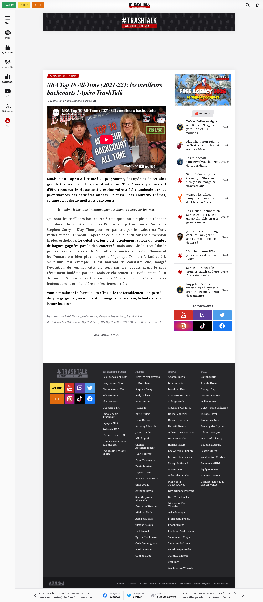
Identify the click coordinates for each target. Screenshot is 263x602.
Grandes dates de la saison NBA (114, 443)
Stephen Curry (118, 316)
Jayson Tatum (143, 472)
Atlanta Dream (209, 383)
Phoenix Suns (176, 524)
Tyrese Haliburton (146, 537)
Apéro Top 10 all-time (86, 322)
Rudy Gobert (142, 395)
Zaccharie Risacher (146, 506)
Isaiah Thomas (72, 316)
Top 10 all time (134, 316)
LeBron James (143, 383)
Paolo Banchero (144, 549)
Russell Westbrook (146, 478)
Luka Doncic (142, 420)
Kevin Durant (143, 401)
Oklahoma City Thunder (177, 505)
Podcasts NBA (111, 429)
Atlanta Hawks (177, 377)
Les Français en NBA (115, 377)
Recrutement (185, 583)
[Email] (94, 101)
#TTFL (37, 5)
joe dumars (87, 316)
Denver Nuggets (178, 420)
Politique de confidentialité (163, 583)
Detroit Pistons (177, 426)
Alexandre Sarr (144, 518)
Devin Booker (143, 466)
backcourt (59, 316)
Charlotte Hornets (179, 395)
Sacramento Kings (179, 537)
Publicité (143, 583)
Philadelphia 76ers (179, 518)
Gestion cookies (220, 583)
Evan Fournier (143, 454)
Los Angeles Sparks (212, 426)
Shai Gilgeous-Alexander (144, 499)
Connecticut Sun (210, 395)
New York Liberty (211, 438)
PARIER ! (9, 5)
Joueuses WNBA (210, 475)
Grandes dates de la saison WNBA (212, 483)
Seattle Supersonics (180, 549)
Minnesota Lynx (210, 432)
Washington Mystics (213, 457)
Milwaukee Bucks (178, 475)
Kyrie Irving (142, 414)
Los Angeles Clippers (180, 451)
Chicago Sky (208, 389)
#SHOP (24, 5)
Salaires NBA (110, 395)
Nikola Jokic (142, 438)
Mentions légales (202, 583)
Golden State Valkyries (214, 407)
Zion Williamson (145, 460)
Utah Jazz (173, 561)
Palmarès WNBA (210, 463)
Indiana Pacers (177, 444)
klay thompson (102, 316)
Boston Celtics (176, 383)
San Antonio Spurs (179, 543)
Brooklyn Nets (177, 389)
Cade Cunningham (146, 543)
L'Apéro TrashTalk (114, 435)
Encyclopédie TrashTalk (110, 415)
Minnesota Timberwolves (176, 483)
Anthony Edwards (145, 426)
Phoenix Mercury (211, 444)
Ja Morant (141, 407)
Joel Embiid (142, 531)
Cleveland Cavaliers (179, 407)
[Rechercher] (247, 5)
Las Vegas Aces (210, 420)
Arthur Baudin (84, 101)
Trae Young (142, 484)
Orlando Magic (176, 512)
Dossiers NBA (111, 407)
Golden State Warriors (181, 432)
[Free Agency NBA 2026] (203, 90)
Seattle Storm (209, 451)
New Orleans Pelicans (181, 491)
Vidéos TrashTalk (62, 322)
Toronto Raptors (178, 555)
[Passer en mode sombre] (257, 5)
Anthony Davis (144, 491)
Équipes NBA (110, 423)
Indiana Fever (209, 414)
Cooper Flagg (143, 555)
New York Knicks (178, 497)
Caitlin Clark (208, 377)
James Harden (143, 432)
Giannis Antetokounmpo (145, 446)
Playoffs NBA (110, 401)
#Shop (57, 388)
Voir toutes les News (106, 335)
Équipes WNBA (210, 469)
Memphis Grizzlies (179, 463)
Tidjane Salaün (144, 524)
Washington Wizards (180, 568)
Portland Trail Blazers (181, 531)
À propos (121, 583)
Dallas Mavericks (178, 414)
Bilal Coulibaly (143, 512)
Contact (132, 583)
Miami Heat (175, 469)
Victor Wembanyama (147, 377)
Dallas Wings (209, 401)
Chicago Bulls (176, 401)
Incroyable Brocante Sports (115, 452)
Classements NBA (113, 389)
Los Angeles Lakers (180, 457)
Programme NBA (113, 383)
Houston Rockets (178, 438)
